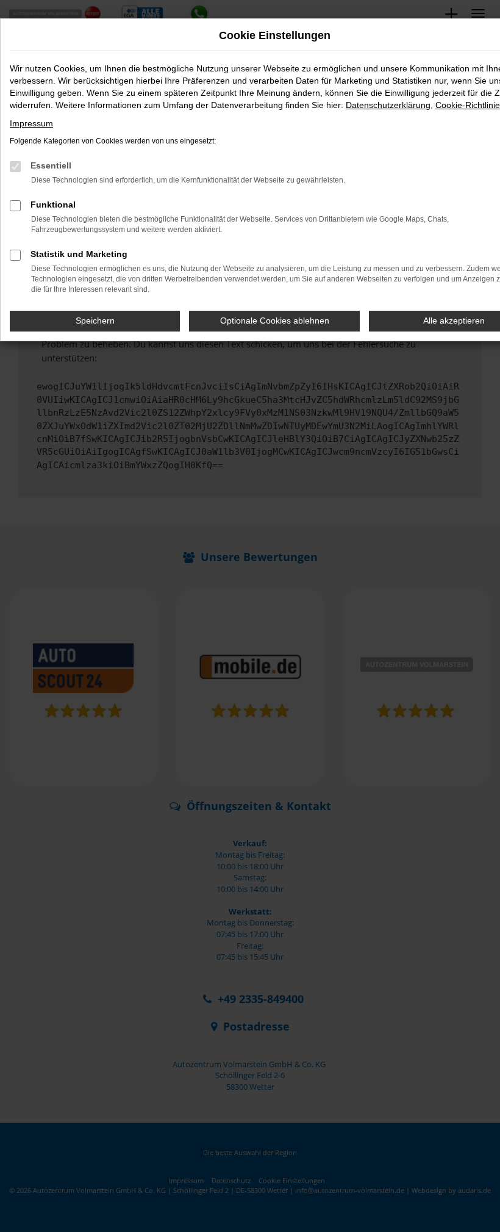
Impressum (31, 123)
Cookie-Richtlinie (467, 105)
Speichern (95, 320)
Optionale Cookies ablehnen (274, 320)
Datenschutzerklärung (388, 105)
